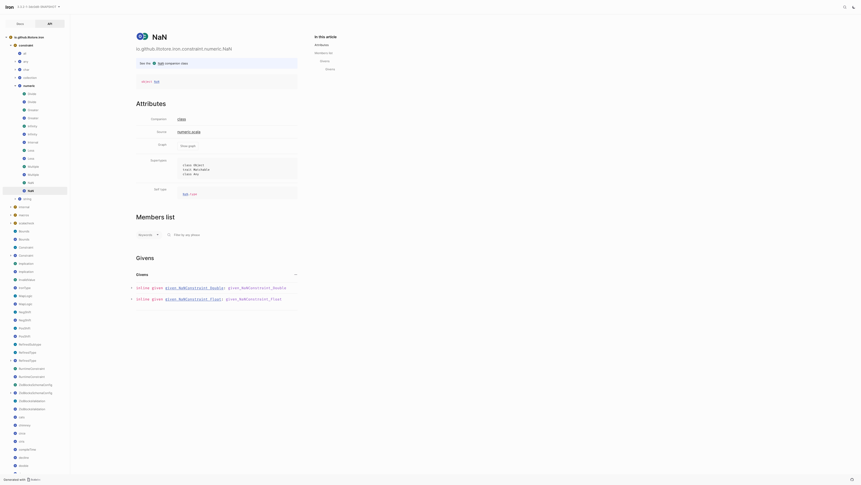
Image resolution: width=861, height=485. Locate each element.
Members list (324, 53)
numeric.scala (188, 132)
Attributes (322, 45)
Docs (20, 24)
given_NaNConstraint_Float (193, 299)
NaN (161, 63)
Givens (325, 61)
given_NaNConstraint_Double (194, 288)
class (181, 119)
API (50, 24)
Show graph (188, 146)
